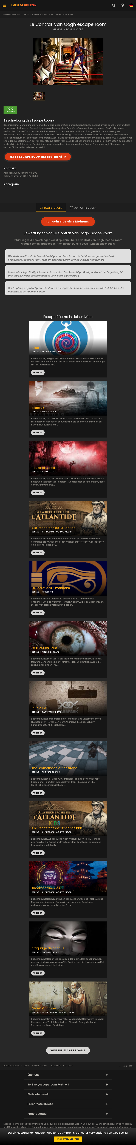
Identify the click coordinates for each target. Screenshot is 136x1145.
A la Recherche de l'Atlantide (53, 528)
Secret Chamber (44, 1008)
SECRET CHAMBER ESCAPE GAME (58, 1012)
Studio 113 (39, 708)
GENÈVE (57, 29)
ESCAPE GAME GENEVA (53, 351)
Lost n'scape (40, 14)
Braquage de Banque (48, 948)
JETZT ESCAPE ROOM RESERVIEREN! (35, 157)
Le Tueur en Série (44, 648)
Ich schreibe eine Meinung (68, 221)
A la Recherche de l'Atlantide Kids (57, 828)
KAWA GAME (48, 471)
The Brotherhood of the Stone (54, 768)
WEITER (37, 432)
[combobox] (122, 5)
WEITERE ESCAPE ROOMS (68, 1050)
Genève (27, 14)
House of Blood (43, 468)
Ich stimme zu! (68, 1139)
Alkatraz (38, 408)
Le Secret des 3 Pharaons (51, 588)
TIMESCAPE (47, 591)
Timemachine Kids (46, 888)
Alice (35, 348)
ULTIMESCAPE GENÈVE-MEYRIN (57, 531)
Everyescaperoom (11, 14)
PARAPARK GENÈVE (51, 711)
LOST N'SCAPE (74, 29)
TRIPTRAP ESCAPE (51, 772)
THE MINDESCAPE (50, 651)
